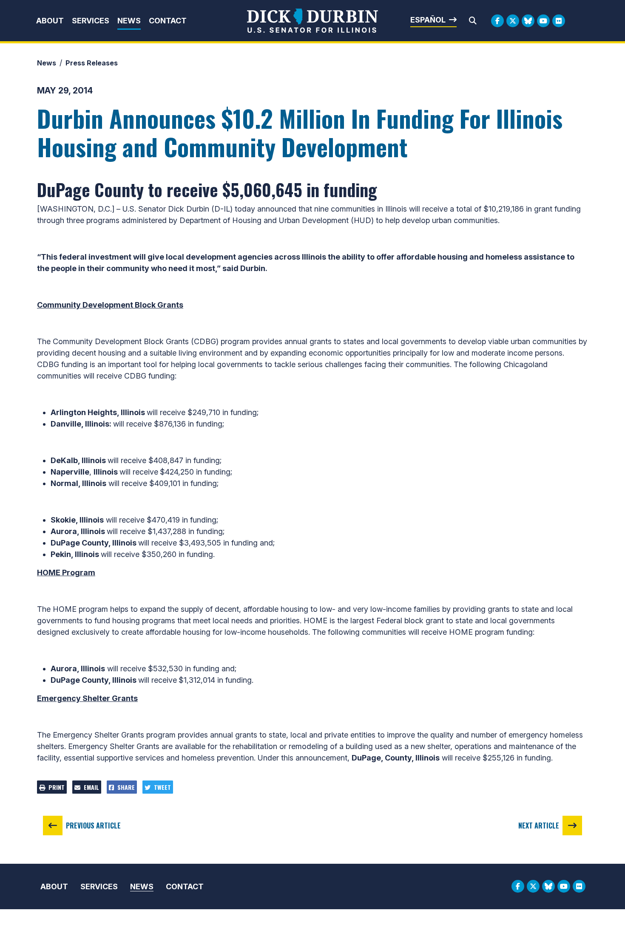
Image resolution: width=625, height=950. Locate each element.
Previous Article (93, 825)
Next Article (538, 825)
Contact (168, 20)
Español (428, 19)
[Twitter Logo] (512, 20)
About (50, 20)
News (129, 20)
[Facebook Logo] (497, 20)
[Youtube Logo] (543, 20)
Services (90, 20)
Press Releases (91, 63)
